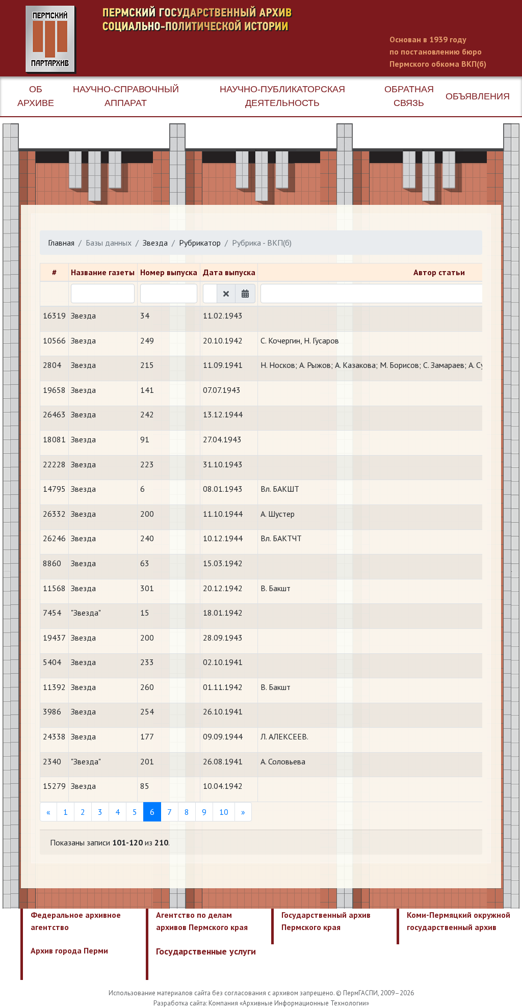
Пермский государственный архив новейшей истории (216, 40)
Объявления (478, 96)
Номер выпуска (168, 272)
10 (223, 812)
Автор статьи (439, 272)
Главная (61, 242)
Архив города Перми (69, 950)
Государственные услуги (206, 951)
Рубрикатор (200, 242)
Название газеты (103, 272)
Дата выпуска (229, 272)
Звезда (155, 242)
